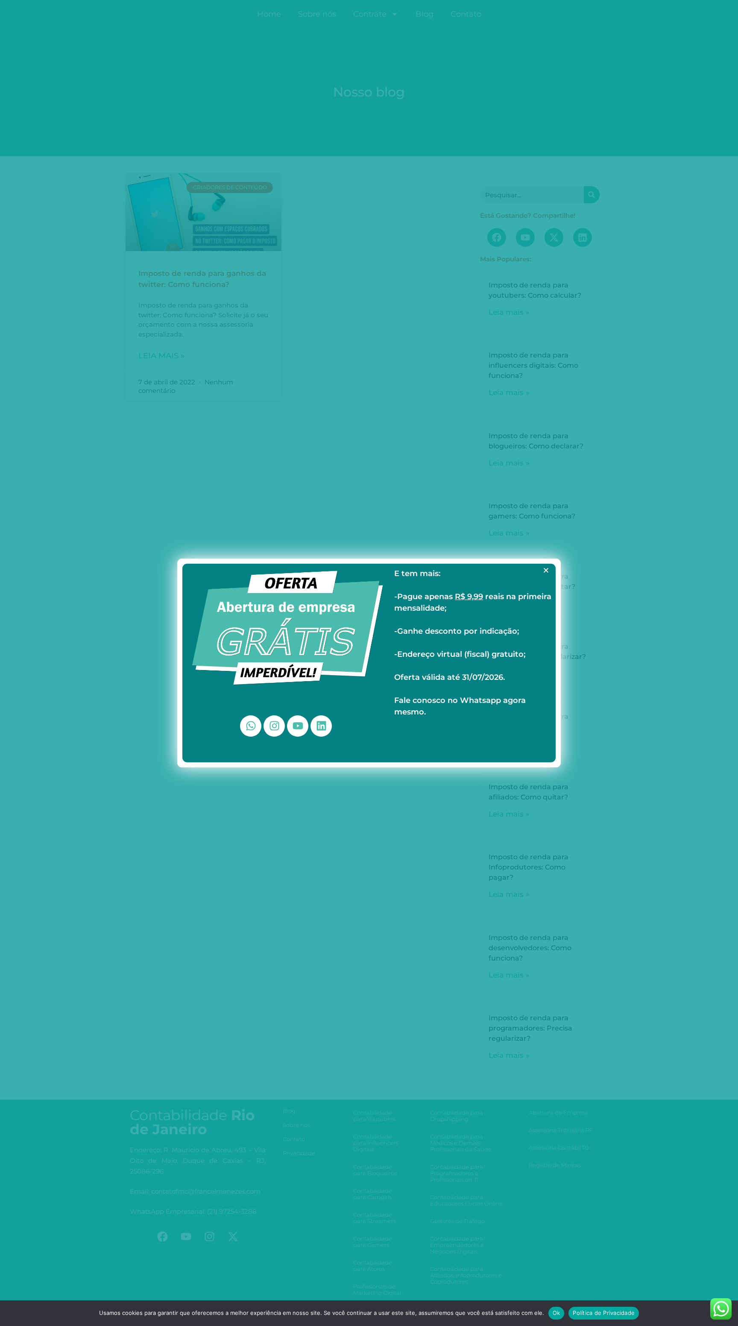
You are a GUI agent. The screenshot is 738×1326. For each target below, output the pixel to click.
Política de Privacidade (604, 1312)
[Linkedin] (321, 726)
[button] (546, 570)
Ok (556, 1312)
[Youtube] (297, 726)
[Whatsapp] (250, 726)
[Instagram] (274, 726)
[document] (369, 663)
